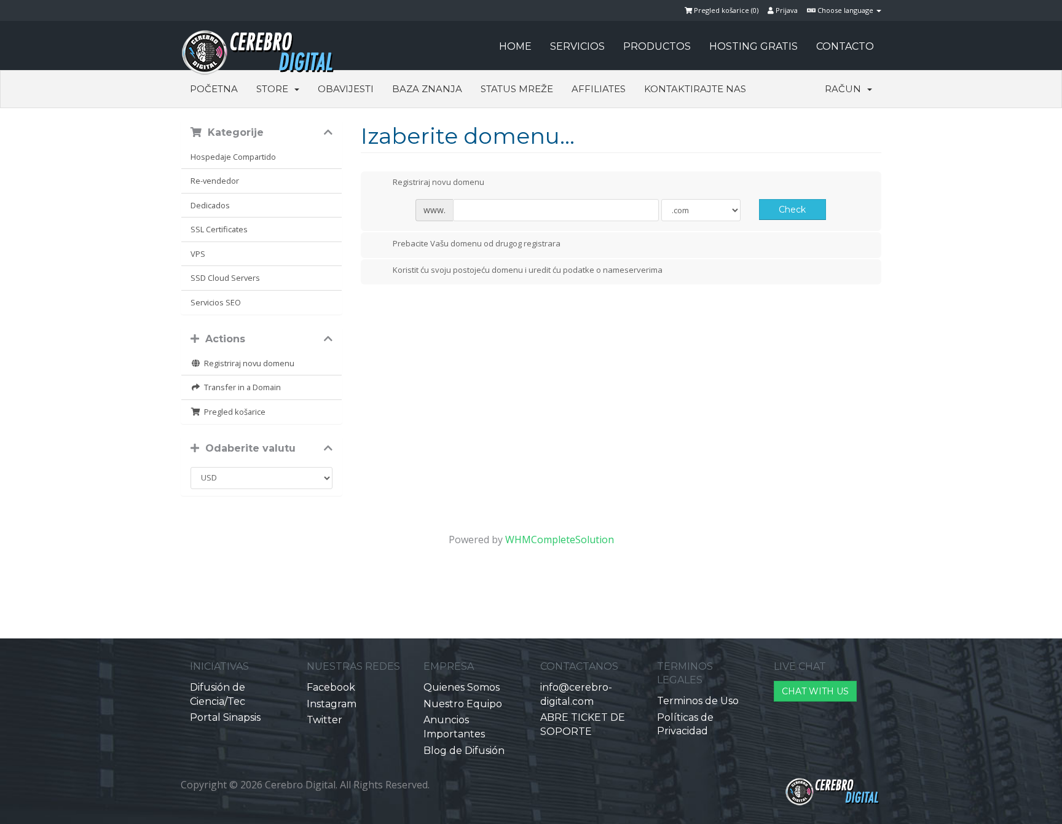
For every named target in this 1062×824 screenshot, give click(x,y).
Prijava (786, 10)
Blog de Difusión (464, 750)
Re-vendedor (215, 180)
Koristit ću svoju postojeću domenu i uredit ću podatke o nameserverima (528, 270)
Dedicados (210, 205)
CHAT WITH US (815, 691)
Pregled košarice (233, 411)
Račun (845, 89)
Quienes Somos (461, 687)
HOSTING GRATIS (753, 46)
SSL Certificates (219, 229)
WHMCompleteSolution (559, 539)
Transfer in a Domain (240, 387)
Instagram (331, 704)
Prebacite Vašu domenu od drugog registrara (476, 243)
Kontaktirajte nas (695, 89)
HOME (515, 46)
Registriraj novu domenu (247, 363)
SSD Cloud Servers (225, 277)
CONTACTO (845, 46)
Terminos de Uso (698, 701)
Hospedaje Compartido (233, 156)
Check (792, 209)
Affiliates (599, 89)
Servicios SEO (216, 302)
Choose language (845, 10)
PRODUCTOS (657, 46)
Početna (214, 89)
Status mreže (517, 89)
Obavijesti (346, 89)
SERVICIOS (577, 46)
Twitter (324, 720)
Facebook (331, 687)
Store (274, 89)
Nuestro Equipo (462, 704)
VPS (198, 253)
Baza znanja (427, 89)
